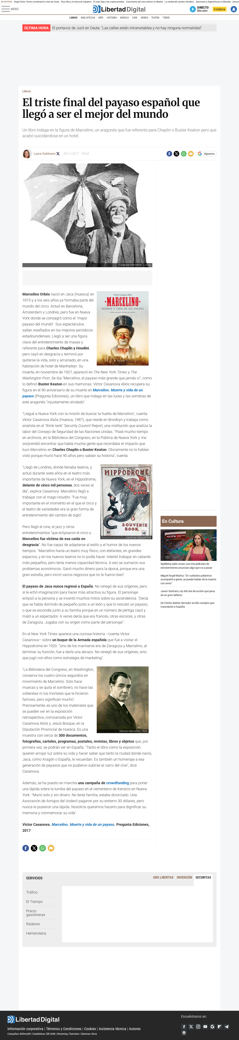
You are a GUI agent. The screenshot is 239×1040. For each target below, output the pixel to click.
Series (144, 17)
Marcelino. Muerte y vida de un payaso (83, 824)
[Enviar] (184, 154)
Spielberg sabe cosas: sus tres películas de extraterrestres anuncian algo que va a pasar (186, 566)
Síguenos (209, 153)
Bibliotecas (88, 17)
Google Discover (212, 1027)
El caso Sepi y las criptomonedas (108, 2)
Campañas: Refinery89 (19, 1033)
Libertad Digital (94, 1019)
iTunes (184, 1033)
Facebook (184, 1027)
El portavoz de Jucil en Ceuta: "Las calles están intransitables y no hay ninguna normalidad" (127, 28)
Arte (100, 17)
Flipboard (219, 1027)
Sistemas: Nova (89, 1033)
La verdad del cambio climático (179, 2)
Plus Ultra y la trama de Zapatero (76, 2)
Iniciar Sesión (234, 9)
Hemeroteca (36, 933)
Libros (73, 17)
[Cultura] (119, 9)
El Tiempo (34, 901)
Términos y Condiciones (63, 1029)
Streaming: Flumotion (68, 1033)
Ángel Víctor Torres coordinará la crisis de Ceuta (36, 2)
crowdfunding (117, 783)
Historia (112, 17)
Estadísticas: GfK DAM (43, 1033)
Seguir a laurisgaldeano (58, 153)
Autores (135, 1029)
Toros (166, 17)
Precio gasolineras (35, 913)
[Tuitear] (176, 154)
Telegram (226, 1027)
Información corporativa (25, 1029)
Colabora (219, 9)
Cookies (90, 1029)
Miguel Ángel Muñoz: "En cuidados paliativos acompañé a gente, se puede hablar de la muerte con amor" (188, 579)
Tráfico (32, 892)
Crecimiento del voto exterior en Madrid (144, 2)
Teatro (155, 17)
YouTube (205, 1027)
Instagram (198, 1027)
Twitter (191, 1027)
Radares (33, 924)
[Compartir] (169, 154)
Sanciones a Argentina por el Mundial (213, 2)
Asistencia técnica (112, 1029)
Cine (134, 17)
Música (124, 17)
